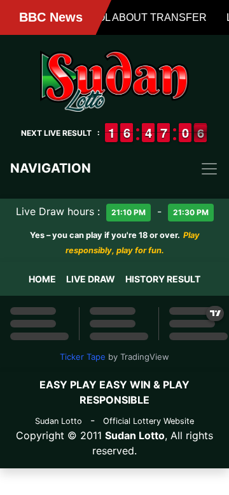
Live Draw (90, 279)
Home (42, 279)
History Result (162, 279)
